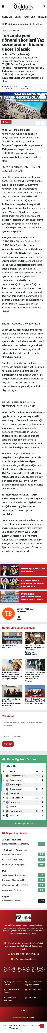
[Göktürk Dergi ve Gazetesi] (23, 7)
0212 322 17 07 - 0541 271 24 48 (25, 954)
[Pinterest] (14, 969)
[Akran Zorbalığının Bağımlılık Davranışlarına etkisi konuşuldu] (12, 691)
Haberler (6, 31)
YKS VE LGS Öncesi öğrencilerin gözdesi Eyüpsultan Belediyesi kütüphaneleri (34, 650)
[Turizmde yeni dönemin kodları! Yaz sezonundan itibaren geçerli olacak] (23, 105)
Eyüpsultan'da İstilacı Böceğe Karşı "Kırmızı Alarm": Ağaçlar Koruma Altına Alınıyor (35, 676)
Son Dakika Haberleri (10, 999)
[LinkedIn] (23, 969)
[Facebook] (5, 969)
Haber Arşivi (33, 998)
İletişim (24, 1010)
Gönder (8, 744)
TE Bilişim (21, 612)
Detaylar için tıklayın (23, 823)
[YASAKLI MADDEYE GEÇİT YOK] (12, 638)
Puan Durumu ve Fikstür (12, 991)
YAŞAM (16, 31)
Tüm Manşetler (34, 990)
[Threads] (38, 969)
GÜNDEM (7, 17)
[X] (9, 969)
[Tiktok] (33, 969)
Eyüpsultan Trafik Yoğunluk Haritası (33, 983)
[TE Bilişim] (8, 613)
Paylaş (7, 122)
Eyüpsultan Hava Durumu (13, 983)
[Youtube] (28, 969)
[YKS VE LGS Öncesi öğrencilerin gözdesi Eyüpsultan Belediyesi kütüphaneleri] (35, 638)
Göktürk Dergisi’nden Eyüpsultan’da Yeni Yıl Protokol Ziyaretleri (35, 701)
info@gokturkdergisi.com (25, 959)
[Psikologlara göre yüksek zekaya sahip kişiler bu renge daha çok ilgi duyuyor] (12, 665)
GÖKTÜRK (29, 17)
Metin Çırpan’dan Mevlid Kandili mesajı (23, 24)
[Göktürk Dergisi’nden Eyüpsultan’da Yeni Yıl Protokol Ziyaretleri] (35, 691)
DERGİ (18, 17)
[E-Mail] (19, 617)
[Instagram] (19, 969)
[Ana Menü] (3, 7)
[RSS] (42, 969)
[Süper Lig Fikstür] (43, 833)
